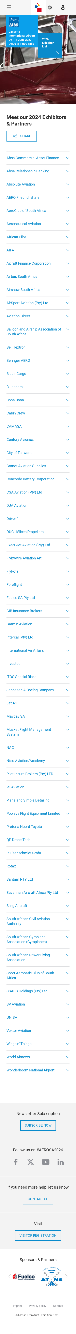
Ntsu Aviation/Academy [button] (25, 761)
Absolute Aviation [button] (20, 184)
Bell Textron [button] (16, 347)
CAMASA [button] (14, 426)
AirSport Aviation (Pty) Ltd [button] (27, 303)
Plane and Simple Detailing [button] (27, 800)
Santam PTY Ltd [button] (19, 879)
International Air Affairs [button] (25, 650)
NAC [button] (10, 747)
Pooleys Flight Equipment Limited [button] (33, 813)
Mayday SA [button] (15, 716)
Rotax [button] (11, 866)
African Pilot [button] (16, 237)
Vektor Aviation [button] (18, 1030)
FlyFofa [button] (12, 571)
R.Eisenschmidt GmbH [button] (24, 853)
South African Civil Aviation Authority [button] (28, 921)
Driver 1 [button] (12, 518)
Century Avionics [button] (20, 439)
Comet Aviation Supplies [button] (26, 466)
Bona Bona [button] (15, 400)
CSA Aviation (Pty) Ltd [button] (24, 492)
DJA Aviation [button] (16, 505)
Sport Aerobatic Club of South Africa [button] (30, 975)
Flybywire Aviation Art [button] (24, 558)
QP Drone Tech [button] (18, 840)
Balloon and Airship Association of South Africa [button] (33, 331)
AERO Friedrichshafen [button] (24, 197)
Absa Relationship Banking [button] (27, 171)
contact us (38, 1199)
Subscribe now (38, 1125)
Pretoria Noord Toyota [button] (24, 826)
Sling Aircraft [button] (16, 906)
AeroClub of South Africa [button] (26, 210)
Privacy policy (37, 1305)
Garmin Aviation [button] (19, 624)
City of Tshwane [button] (19, 453)
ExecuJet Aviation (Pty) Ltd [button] (28, 545)
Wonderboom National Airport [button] (30, 1070)
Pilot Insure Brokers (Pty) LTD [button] (29, 774)
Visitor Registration (38, 1235)
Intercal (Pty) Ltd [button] (19, 637)
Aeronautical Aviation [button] (23, 224)
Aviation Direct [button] (18, 316)
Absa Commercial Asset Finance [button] (32, 158)
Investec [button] (13, 663)
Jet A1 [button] (11, 703)
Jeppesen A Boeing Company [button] (30, 690)
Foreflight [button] (14, 584)
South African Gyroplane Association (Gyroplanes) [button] (26, 939)
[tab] (38, 157)
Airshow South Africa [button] (23, 290)
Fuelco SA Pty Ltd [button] (20, 598)
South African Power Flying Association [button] (28, 957)
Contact (58, 1305)
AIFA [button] (10, 250)
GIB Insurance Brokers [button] (24, 611)
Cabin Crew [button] (15, 413)
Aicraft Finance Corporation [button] (28, 263)
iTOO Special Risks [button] (21, 677)
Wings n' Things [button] (18, 1044)
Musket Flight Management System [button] (28, 731)
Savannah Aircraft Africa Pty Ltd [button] (32, 892)
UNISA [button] (11, 1017)
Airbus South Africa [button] (21, 276)
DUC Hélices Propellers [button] (25, 532)
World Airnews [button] (18, 1057)
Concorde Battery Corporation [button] (30, 479)
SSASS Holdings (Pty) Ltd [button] (26, 991)
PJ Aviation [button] (15, 787)
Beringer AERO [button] (18, 360)
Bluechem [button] (14, 387)
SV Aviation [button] (15, 1004)
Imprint (17, 1305)
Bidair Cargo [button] (16, 373)
